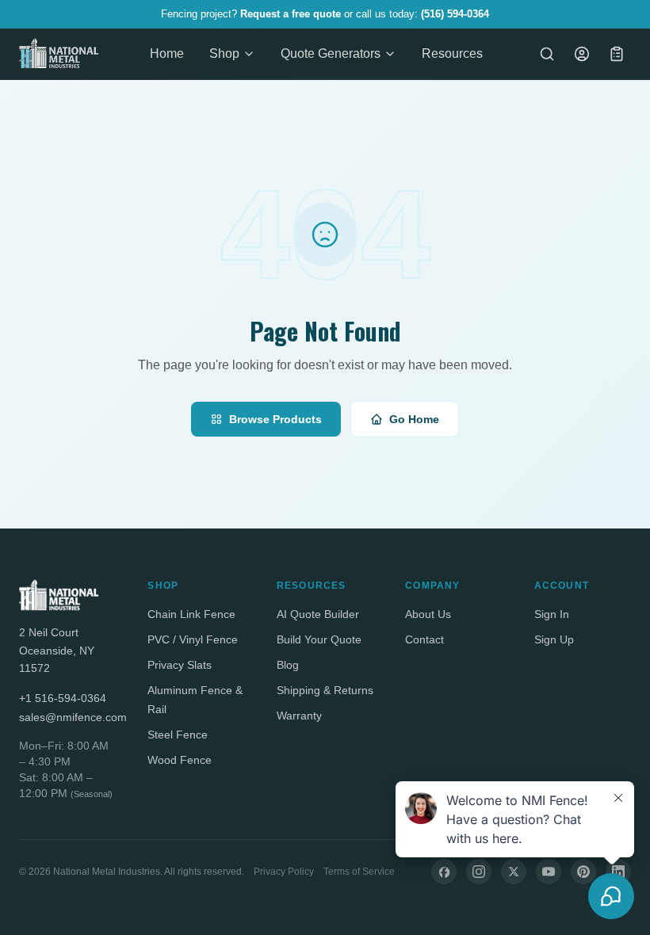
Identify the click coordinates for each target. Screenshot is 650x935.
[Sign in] (582, 54)
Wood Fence (179, 760)
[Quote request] (616, 54)
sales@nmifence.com (67, 717)
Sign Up (554, 639)
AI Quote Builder (318, 614)
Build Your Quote (319, 639)
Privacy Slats (179, 664)
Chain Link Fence (191, 614)
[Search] (547, 54)
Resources (452, 53)
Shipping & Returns (325, 690)
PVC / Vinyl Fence (192, 639)
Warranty (299, 715)
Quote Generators (330, 53)
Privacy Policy (284, 871)
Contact (424, 639)
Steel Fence (177, 734)
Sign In (551, 614)
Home (167, 53)
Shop (224, 53)
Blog (288, 664)
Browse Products (275, 419)
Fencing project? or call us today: (325, 14)
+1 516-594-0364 (62, 698)
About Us (428, 614)
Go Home (414, 419)
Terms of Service (359, 871)
